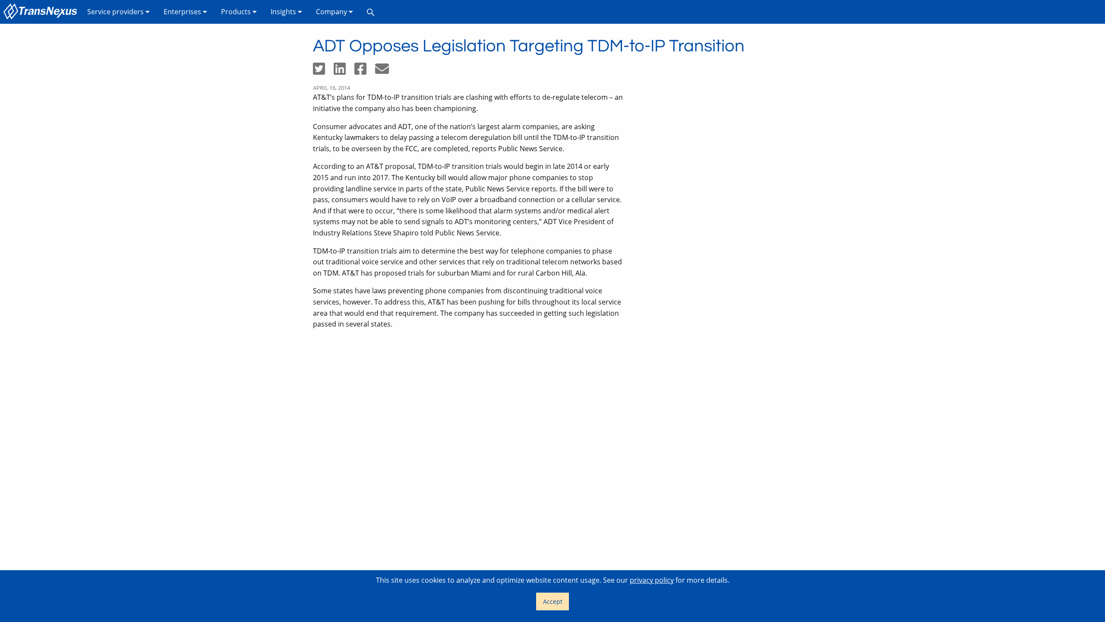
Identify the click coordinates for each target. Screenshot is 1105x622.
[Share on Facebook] (364, 71)
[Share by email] (385, 71)
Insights (284, 11)
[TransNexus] (41, 11)
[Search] (371, 11)
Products (237, 11)
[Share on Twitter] (323, 71)
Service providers (116, 11)
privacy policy (652, 580)
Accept (552, 601)
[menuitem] (41, 11)
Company (332, 11)
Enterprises (183, 11)
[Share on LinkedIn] (344, 71)
